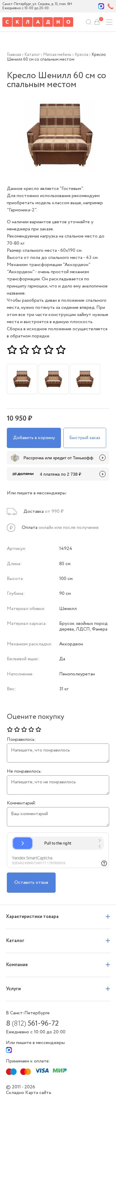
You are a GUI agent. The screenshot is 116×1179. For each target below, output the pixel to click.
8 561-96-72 (32, 1023)
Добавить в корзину (34, 437)
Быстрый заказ (84, 437)
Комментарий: (21, 803)
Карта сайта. (38, 1092)
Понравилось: (21, 739)
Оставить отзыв (31, 882)
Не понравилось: (24, 771)
